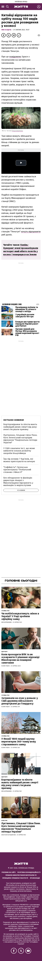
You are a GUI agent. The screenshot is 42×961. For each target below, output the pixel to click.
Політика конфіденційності (28, 872)
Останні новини (13, 420)
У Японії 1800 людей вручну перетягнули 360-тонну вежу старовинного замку (18, 741)
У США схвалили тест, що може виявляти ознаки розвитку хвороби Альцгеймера (19, 451)
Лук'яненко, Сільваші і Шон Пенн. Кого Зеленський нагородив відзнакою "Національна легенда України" (20, 439)
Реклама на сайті (9, 872)
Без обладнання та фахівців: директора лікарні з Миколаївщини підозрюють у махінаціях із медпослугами (18, 482)
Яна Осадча (6, 30)
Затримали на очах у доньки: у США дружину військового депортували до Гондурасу (19, 700)
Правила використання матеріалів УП (21, 875)
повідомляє (15, 56)
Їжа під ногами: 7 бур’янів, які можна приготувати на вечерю (19, 460)
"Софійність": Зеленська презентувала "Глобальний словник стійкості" (17, 469)
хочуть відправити (31, 231)
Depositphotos (17, 131)
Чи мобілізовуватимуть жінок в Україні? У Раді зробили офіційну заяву (20, 616)
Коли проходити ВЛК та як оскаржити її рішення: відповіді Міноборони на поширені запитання (20, 658)
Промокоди (35, 878)
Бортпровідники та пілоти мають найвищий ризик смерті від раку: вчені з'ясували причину (20, 427)
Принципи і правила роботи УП (15, 878)
